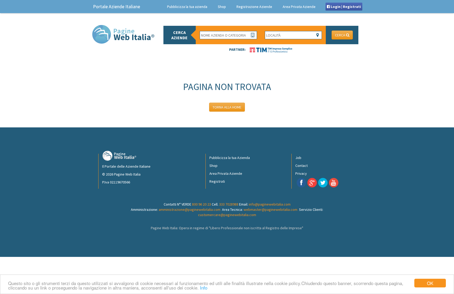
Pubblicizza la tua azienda (187, 6)
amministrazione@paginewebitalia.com (189, 209)
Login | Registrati (345, 6)
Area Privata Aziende (299, 6)
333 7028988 (228, 204)
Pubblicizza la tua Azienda (229, 157)
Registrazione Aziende (254, 6)
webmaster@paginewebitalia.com (270, 209)
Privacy (301, 173)
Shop (222, 6)
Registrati (217, 181)
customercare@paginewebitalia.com (227, 214)
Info (203, 287)
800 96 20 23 (201, 204)
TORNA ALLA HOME (227, 107)
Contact (301, 165)
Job (298, 157)
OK (430, 283)
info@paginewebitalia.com (270, 204)
